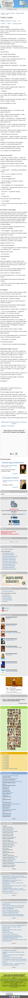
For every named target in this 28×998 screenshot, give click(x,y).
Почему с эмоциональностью (9, 859)
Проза (9, 23)
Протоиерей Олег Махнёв (8, 554)
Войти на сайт (14, 541)
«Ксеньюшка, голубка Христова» (13, 632)
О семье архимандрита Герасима (10, 856)
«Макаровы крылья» (10, 640)
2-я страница (6, 757)
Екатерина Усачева (6, 596)
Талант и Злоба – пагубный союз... (10, 934)
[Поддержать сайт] (14, 454)
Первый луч (5, 795)
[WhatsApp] (19, 997)
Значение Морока (6, 840)
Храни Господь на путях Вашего (9, 842)
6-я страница (6, 763)
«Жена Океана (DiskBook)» (12, 671)
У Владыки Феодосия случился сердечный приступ (14, 902)
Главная (3, 13)
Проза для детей (17, 23)
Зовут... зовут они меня (7, 792)
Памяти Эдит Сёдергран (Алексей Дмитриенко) (13, 905)
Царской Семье (6, 789)
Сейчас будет (5, 848)
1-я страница (6, 755)
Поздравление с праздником (9, 865)
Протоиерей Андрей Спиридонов (10, 562)
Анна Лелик (5, 601)
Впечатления (5, 854)
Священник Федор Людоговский (9, 556)
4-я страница (6, 760)
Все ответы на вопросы (7, 549)
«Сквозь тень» (9, 654)
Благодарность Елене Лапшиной (10, 831)
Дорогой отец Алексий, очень (9, 837)
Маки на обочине (6, 904)
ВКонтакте (6, 608)
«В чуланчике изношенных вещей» (14, 647)
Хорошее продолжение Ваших (12, 462)
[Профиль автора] (23, 473)
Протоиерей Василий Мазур (8, 565)
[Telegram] (14, 997)
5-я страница (6, 762)
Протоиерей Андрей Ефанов (9, 559)
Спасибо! (4, 825)
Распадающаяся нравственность (10, 892)
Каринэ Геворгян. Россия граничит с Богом (12, 957)
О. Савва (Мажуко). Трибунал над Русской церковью (14, 959)
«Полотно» (8, 618)
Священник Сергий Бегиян (8, 567)
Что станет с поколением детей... (10, 778)
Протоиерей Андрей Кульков (9, 557)
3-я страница (6, 759)
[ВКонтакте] (10, 997)
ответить (16, 473)
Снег (3, 812)
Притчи (3, 23)
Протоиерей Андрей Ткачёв (8, 564)
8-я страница (6, 766)
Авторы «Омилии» (10, 13)
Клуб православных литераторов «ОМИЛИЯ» (10, 979)
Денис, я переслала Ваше (8, 828)
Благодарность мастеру (8, 834)
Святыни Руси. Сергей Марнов (9, 950)
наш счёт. (14, 513)
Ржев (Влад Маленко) (7, 932)
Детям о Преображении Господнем (10, 775)
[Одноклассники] (12, 997)
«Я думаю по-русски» (11, 625)
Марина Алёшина (20, 13)
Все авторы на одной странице (10, 768)
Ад (3, 801)
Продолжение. (5, 851)
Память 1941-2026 (6, 806)
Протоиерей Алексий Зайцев (10, 465)
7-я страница (6, 765)
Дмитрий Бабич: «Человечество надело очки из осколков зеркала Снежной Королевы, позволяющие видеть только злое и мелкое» (14, 877)
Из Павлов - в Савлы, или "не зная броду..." (12, 781)
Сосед (3, 798)
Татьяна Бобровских (7, 598)
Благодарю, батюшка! (10, 478)
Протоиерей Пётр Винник (8, 553)
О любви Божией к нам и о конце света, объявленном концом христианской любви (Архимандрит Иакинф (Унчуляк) (12, 937)
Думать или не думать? (7, 891)
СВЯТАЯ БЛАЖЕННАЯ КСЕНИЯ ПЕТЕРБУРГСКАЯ (14, 862)
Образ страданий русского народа (10, 910)
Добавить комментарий (8, 425)
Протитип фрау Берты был (8, 845)
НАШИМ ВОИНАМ (6, 815)
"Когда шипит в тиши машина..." (9, 809)
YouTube (6, 610)
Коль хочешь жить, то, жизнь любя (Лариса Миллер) (14, 925)
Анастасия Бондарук (7, 599)
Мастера (4, 784)
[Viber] (17, 997)
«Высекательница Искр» (11, 662)
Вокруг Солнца (5, 787)
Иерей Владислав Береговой (9, 568)
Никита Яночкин (6, 595)
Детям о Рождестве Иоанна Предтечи (11, 803)
